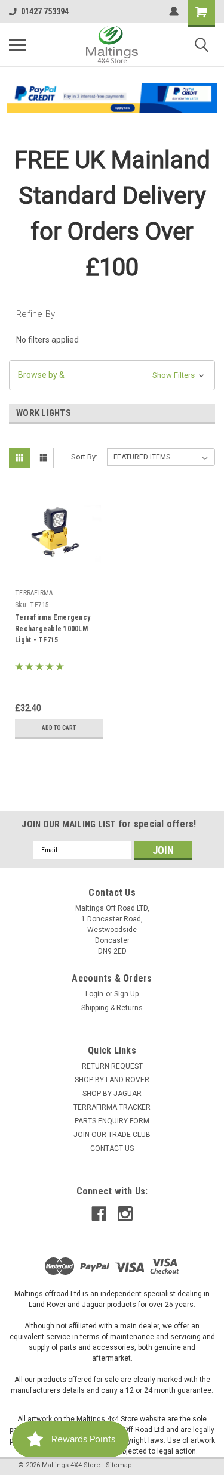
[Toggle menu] (17, 44)
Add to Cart (59, 728)
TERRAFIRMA (34, 593)
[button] (112, 98)
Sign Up (126, 994)
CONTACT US (112, 1148)
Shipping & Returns (112, 1008)
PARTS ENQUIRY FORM (112, 1121)
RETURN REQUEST (112, 1066)
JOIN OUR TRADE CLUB (112, 1135)
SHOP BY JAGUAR (112, 1093)
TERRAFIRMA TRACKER (112, 1107)
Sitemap (119, 1465)
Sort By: (84, 456)
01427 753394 (45, 11)
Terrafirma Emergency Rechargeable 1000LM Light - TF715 (52, 628)
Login (94, 994)
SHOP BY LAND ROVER (112, 1080)
